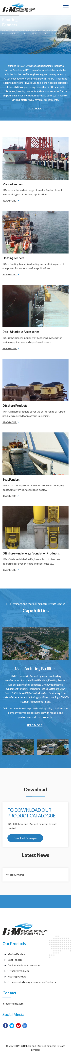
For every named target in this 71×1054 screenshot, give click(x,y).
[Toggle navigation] (66, 5)
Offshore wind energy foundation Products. (30, 553)
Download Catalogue (25, 838)
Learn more (14, 47)
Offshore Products (14, 405)
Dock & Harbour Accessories (20, 332)
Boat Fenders (11, 479)
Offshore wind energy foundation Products (31, 981)
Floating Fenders (13, 258)
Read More (35, 108)
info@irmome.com (12, 1003)
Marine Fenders (12, 184)
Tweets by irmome (14, 874)
